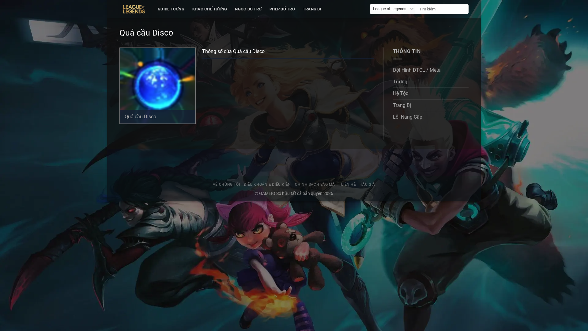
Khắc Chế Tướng (209, 9)
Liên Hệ (348, 184)
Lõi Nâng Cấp (407, 117)
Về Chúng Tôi (226, 184)
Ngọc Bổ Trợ (248, 9)
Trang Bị (312, 9)
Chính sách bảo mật (316, 184)
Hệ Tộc (400, 93)
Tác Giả (367, 184)
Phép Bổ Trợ (282, 9)
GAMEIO (267, 193)
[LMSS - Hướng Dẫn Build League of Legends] (134, 9)
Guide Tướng (171, 9)
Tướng (400, 82)
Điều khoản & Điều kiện (267, 184)
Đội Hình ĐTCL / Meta (417, 70)
